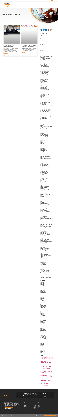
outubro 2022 (42, 335)
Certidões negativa (43, 88)
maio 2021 (42, 345)
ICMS (41, 180)
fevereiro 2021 (43, 349)
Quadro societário (43, 231)
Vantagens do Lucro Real (45, 277)
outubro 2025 (42, 293)
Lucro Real (42, 205)
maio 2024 (42, 313)
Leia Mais (41, 38)
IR (40, 195)
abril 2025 (42, 300)
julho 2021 (42, 343)
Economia (42, 142)
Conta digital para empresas (45, 105)
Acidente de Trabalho (44, 66)
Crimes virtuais (43, 117)
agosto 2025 (42, 296)
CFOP (41, 90)
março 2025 (42, 301)
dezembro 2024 (43, 305)
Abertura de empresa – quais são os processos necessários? (10, 46)
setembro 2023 (43, 322)
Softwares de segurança (44, 261)
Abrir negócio (48, 357)
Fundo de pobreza (43, 162)
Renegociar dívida (43, 250)
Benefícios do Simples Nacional (46, 78)
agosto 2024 (42, 309)
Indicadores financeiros (44, 192)
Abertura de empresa (44, 55)
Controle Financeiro (44, 113)
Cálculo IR (42, 82)
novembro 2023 (43, 320)
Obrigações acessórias (44, 215)
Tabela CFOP (42, 264)
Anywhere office (43, 70)
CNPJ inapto (42, 98)
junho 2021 (42, 344)
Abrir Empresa (43, 60)
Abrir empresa (44, 357)
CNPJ (41, 97)
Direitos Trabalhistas (44, 134)
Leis (41, 201)
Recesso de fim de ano (44, 233)
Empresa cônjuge (43, 147)
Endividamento (43, 149)
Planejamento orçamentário (45, 220)
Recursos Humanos (44, 239)
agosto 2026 (42, 282)
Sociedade (42, 258)
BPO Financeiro (43, 81)
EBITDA (41, 141)
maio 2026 (42, 285)
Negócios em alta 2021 (44, 211)
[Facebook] (51, 0)
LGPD (41, 202)
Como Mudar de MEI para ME (45, 102)
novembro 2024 (43, 306)
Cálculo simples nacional (45, 83)
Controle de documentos (44, 111)
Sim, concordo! (46, 415)
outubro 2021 (42, 339)
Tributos (41, 276)
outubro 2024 (42, 307)
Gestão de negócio (43, 165)
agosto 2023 (42, 323)
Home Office (42, 179)
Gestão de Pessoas (43, 167)
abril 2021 (42, 346)
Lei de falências (43, 200)
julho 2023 (42, 324)
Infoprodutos (42, 193)
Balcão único (42, 75)
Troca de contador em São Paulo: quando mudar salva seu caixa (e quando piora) (46, 47)
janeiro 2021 (42, 350)
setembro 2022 (43, 336)
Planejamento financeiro (44, 219)
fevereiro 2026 (43, 289)
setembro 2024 (43, 308)
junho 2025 (42, 298)
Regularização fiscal (44, 248)
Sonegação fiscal (43, 262)
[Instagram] (52, 0)
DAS (41, 119)
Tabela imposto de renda (44, 265)
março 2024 (42, 315)
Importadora (42, 181)
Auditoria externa (43, 73)
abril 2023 (42, 328)
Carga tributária (43, 86)
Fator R (41, 157)
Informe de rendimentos (44, 194)
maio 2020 (42, 352)
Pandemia (50, 374)
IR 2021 (41, 196)
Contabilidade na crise (44, 109)
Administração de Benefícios (45, 67)
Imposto (44, 371)
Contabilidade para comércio (45, 110)
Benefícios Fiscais (43, 79)
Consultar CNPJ (43, 104)
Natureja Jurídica (43, 210)
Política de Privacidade (53, 415)
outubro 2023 (42, 321)
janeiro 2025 (42, 304)
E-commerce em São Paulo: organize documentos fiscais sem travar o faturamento (46, 42)
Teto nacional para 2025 (44, 271)
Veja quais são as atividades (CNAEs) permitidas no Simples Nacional (29, 46)
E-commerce (42, 140)
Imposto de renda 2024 (44, 185)
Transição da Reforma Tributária (46, 273)
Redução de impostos (44, 240)
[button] (41, 30)
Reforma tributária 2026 (44, 243)
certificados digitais (44, 89)
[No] (56, 415)
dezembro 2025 (43, 291)
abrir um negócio (43, 65)
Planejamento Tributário (44, 223)
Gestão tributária (43, 178)
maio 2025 (42, 299)
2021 (41, 357)
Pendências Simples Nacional (45, 218)
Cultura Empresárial (44, 118)
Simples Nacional (43, 254)
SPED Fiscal (42, 263)
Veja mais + (6, 53)
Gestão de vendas (43, 171)
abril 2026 (42, 286)
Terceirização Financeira (44, 270)
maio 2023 (42, 327)
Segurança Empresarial (44, 253)
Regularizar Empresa (44, 249)
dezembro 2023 (43, 319)
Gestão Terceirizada (44, 177)
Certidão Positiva (43, 87)
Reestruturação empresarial (45, 241)
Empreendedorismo (45, 362)
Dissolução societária (44, 135)
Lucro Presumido (43, 203)
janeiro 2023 (42, 331)
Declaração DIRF (43, 128)
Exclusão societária (44, 155)
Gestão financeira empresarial (45, 174)
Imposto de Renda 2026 (44, 186)
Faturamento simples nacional (45, 158)
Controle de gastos (43, 112)
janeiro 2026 (42, 290)
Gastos (41, 163)
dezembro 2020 (43, 351)
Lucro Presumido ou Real (45, 204)
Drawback (42, 139)
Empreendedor (43, 361)
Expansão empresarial (44, 156)
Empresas (42, 148)
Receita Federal (43, 232)
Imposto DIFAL (43, 187)
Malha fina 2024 (43, 208)
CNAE (41, 96)
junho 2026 (42, 284)
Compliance (42, 103)
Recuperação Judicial (44, 238)
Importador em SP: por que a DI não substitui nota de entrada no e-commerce (46, 36)
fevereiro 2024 (43, 316)
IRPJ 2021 (42, 197)
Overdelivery (42, 217)
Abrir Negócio (43, 64)
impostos (42, 372)
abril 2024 (42, 314)
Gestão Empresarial (44, 172)
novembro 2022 (43, 334)
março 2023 (42, 329)
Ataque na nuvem (43, 72)
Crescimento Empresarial (45, 116)
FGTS (41, 159)
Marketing (42, 209)
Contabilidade (42, 358)
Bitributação (42, 80)
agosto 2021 (42, 342)
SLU (41, 257)
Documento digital (43, 136)
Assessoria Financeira (44, 71)
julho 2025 (42, 297)
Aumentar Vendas (43, 74)
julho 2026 (42, 283)
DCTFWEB (42, 120)
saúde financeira (43, 381)
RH (50, 380)
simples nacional (45, 383)
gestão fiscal (47, 369)
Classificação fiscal (44, 93)
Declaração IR (43, 129)
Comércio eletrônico (44, 101)
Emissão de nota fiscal (44, 144)
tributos (47, 385)
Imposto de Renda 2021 (44, 182)
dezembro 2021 (43, 337)
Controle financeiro (49, 358)
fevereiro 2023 (43, 330)
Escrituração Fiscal (43, 150)
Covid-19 (42, 360)
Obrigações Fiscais (43, 216)
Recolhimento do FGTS (44, 234)
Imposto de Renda (49, 371)
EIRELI (41, 143)
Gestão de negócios (44, 166)
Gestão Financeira (43, 173)
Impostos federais (43, 190)
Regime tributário (45, 380)
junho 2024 (42, 312)
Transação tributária (44, 272)
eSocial (41, 151)
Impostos (42, 188)
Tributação (43, 385)
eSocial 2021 (42, 152)
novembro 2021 (43, 338)
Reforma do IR (43, 242)
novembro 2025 (43, 292)
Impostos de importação (44, 189)
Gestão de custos (43, 164)
